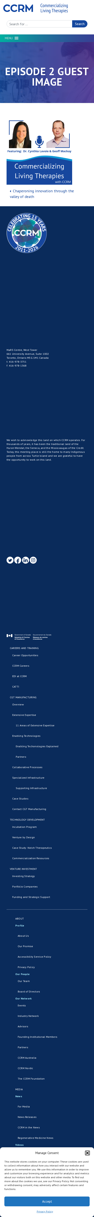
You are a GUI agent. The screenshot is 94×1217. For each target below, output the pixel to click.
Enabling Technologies (26, 735)
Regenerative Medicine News (35, 1137)
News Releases (27, 1117)
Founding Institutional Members (37, 1036)
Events (22, 1005)
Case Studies (20, 798)
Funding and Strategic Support (31, 897)
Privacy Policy (45, 1211)
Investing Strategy (23, 876)
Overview (18, 704)
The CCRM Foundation (31, 1078)
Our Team (24, 981)
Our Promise (25, 946)
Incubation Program (24, 826)
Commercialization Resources (30, 858)
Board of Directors (29, 991)
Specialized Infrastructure (28, 777)
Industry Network (28, 1016)
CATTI (15, 686)
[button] (87, 1153)
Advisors (23, 1026)
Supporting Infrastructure (31, 788)
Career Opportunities (25, 655)
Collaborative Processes (27, 767)
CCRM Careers (20, 665)
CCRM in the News (29, 1127)
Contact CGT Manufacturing (29, 809)
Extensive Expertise (24, 715)
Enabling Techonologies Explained (37, 746)
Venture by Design (23, 837)
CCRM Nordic (25, 1068)
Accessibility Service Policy (34, 956)
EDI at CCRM (19, 676)
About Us (23, 935)
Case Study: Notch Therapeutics (32, 847)
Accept (47, 1201)
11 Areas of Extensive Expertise (35, 725)
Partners (21, 756)
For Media (24, 1106)
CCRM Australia (27, 1057)
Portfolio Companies (25, 886)
